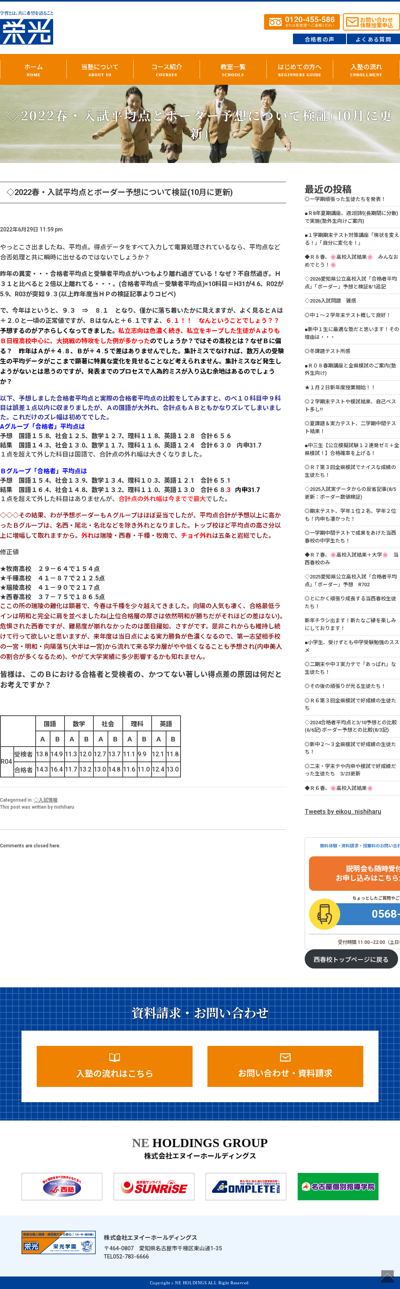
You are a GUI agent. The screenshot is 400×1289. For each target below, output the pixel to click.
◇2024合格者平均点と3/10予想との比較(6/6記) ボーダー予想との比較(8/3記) (351, 726)
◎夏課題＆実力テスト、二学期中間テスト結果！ (350, 427)
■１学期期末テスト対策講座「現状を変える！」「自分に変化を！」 (352, 239)
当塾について (100, 70)
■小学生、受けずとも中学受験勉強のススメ (352, 646)
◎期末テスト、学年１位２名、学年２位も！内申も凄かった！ (350, 515)
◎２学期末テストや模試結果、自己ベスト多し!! (350, 405)
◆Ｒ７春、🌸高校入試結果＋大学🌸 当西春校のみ (351, 559)
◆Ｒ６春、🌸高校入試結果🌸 (339, 788)
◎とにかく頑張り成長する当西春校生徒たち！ (350, 602)
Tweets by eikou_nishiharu (343, 811)
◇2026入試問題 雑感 (330, 301)
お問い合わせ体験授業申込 (376, 23)
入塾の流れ (366, 70)
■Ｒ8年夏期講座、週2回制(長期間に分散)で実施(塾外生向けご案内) (351, 217)
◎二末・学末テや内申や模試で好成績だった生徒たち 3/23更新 (350, 770)
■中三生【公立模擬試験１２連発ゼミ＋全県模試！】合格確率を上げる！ (352, 449)
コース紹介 (166, 70)
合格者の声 (320, 39)
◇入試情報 (45, 800)
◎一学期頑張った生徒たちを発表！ (345, 199)
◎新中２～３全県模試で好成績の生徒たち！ (350, 748)
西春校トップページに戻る (351, 959)
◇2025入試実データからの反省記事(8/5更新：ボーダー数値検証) (350, 493)
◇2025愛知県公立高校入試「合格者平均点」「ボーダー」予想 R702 (351, 580)
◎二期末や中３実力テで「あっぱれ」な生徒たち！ (350, 668)
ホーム (33, 70)
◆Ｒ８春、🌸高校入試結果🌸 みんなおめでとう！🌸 (351, 261)
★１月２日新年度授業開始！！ (340, 387)
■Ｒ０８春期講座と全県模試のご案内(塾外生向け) (350, 369)
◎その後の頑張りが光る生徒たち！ (345, 686)
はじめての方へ (299, 70)
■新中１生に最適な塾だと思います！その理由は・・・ (352, 333)
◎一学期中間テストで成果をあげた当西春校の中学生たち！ (350, 537)
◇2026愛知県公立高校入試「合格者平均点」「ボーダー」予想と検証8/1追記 (351, 283)
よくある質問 (373, 39)
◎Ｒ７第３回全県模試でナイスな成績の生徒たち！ (350, 471)
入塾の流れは (115, 1074)
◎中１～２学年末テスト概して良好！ (348, 315)
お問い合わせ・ (285, 1073)
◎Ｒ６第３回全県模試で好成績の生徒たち (350, 704)
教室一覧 (233, 70)
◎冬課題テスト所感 (327, 351)
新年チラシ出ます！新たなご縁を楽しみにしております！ (350, 624)
